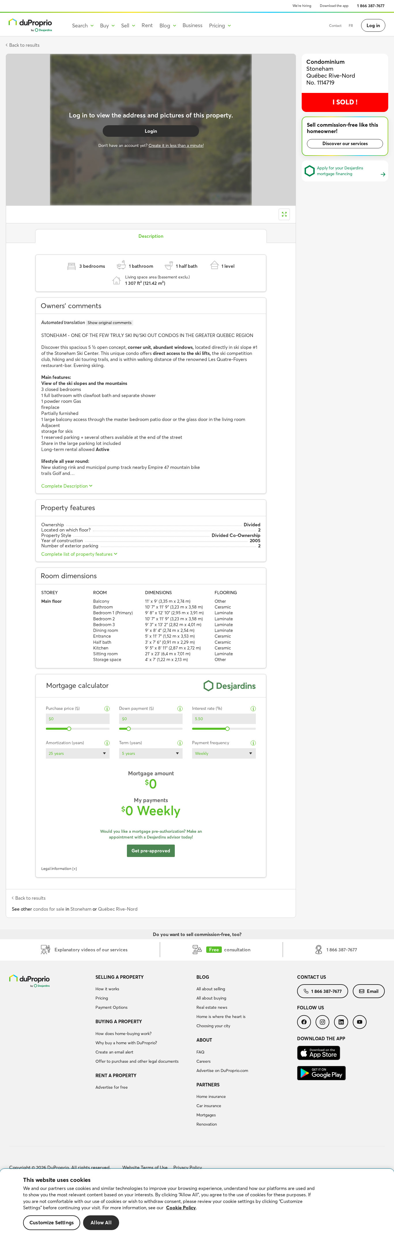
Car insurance (208, 1105)
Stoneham (80, 909)
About (204, 1040)
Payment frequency (210, 742)
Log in (373, 25)
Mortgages (206, 1115)
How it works (107, 988)
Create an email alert (114, 1052)
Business (192, 25)
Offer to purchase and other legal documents (137, 1061)
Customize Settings (51, 1223)
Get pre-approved (151, 851)
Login (151, 131)
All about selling (210, 988)
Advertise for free (111, 1087)
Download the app (334, 5)
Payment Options (111, 1007)
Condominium (325, 61)
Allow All (101, 1223)
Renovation (206, 1124)
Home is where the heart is (220, 1016)
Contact (335, 25)
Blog (202, 977)
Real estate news (211, 1007)
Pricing (101, 998)
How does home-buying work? (123, 1033)
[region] (197, 1203)
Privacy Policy (187, 1167)
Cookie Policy (181, 1207)
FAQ (200, 1052)
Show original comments (110, 322)
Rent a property (115, 1075)
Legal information (56, 868)
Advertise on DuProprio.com (222, 1070)
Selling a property (119, 977)
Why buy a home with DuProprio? (126, 1042)
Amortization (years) (65, 742)
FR (351, 25)
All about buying (211, 998)
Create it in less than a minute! (176, 145)
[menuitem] (143, 993)
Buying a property (118, 1021)
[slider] (69, 729)
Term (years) (130, 742)
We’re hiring (301, 5)
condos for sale (48, 909)
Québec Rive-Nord (118, 909)
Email (372, 991)
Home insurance (211, 1096)
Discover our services (345, 143)
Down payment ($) (136, 708)
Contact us (311, 977)
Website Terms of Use (145, 1167)
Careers (203, 1061)
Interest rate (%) (207, 708)
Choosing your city (213, 1025)
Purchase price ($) (63, 708)
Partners (207, 1084)
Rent (147, 25)
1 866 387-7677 (370, 5)
